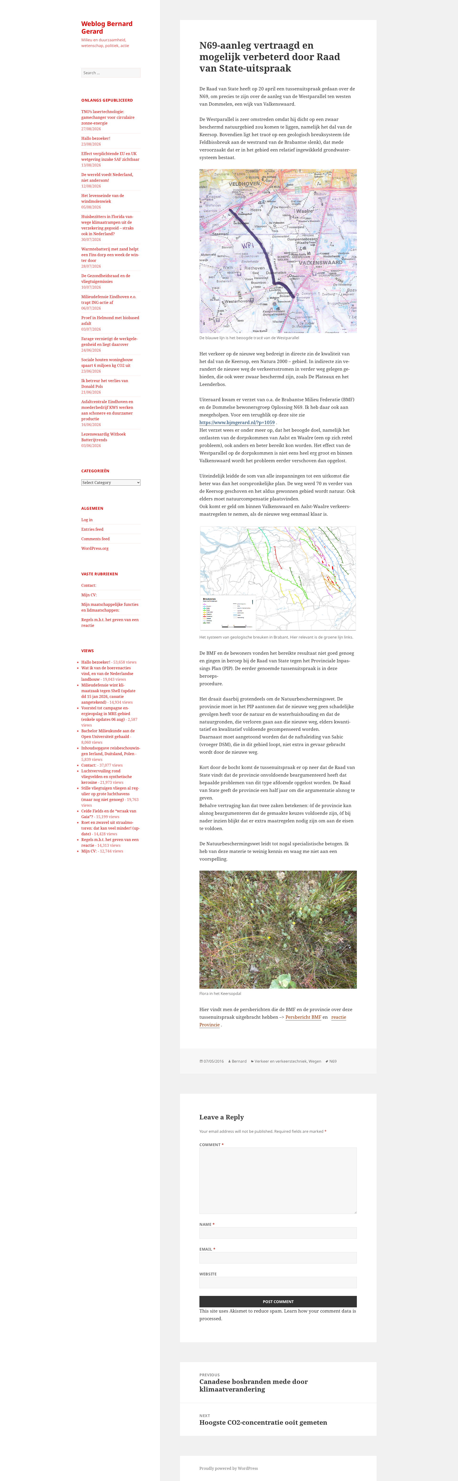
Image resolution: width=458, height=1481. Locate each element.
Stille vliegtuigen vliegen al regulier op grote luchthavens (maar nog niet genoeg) (110, 793)
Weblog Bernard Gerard (107, 27)
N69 (333, 1061)
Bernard (239, 1061)
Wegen (315, 1061)
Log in (87, 519)
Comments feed (95, 538)
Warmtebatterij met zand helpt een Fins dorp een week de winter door (110, 254)
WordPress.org (95, 548)
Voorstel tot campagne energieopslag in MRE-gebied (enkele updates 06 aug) (105, 713)
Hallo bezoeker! (95, 138)
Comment (211, 1144)
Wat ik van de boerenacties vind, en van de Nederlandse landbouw (107, 673)
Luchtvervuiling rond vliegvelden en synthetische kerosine (106, 776)
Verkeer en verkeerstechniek (281, 1061)
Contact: (88, 585)
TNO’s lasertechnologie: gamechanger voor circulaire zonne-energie (108, 117)
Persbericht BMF (303, 1017)
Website (208, 1274)
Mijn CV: (89, 595)
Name (207, 1224)
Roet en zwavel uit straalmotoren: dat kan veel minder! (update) (110, 828)
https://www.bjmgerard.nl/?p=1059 (237, 422)
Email (207, 1249)
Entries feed (92, 529)
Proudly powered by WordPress (228, 1468)
